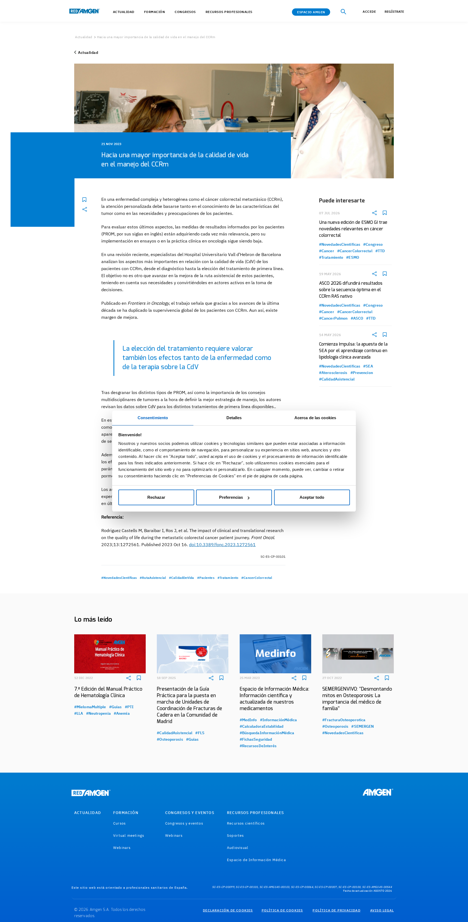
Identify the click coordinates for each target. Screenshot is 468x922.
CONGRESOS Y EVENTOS (189, 812)
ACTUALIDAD (123, 12)
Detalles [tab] (234, 417)
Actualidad (83, 37)
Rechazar (156, 497)
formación (154, 12)
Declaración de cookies (228, 910)
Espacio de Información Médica (256, 860)
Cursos (119, 823)
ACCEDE (369, 11)
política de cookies (282, 910)
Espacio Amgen (311, 12)
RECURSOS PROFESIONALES (255, 812)
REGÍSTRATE (394, 11)
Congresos (185, 12)
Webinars (122, 847)
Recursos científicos (246, 823)
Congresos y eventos (184, 823)
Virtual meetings (128, 835)
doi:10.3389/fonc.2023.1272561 (222, 544)
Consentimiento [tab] (153, 417)
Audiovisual (237, 847)
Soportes (235, 835)
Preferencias (231, 497)
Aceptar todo (312, 497)
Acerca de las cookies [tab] (315, 417)
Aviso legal (382, 910)
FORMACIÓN (125, 812)
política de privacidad (336, 910)
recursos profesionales (229, 12)
